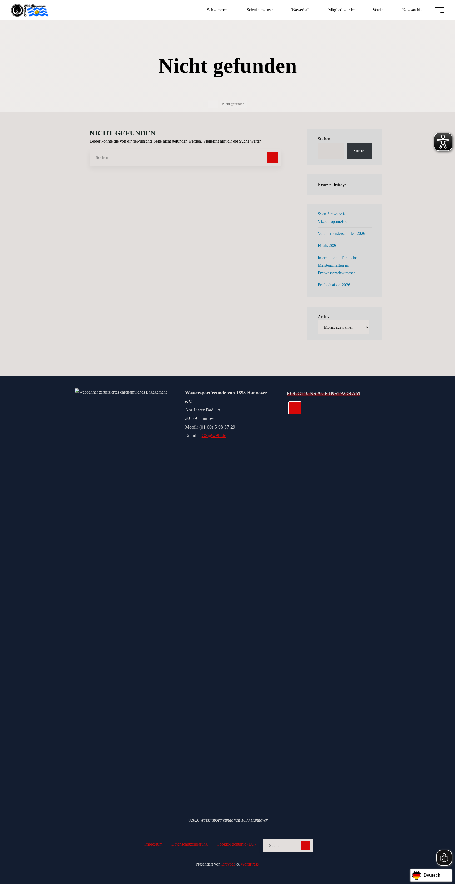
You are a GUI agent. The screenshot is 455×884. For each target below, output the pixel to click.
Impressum (153, 844)
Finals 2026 (327, 245)
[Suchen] (272, 157)
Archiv (323, 316)
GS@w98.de (214, 435)
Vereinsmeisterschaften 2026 (341, 233)
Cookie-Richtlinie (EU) (236, 844)
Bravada (227, 864)
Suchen (324, 139)
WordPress (250, 864)
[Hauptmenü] (439, 10)
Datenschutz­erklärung (189, 844)
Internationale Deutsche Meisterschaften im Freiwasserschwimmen (337, 265)
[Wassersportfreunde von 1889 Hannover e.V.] (31, 10)
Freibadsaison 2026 (334, 285)
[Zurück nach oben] (434, 863)
